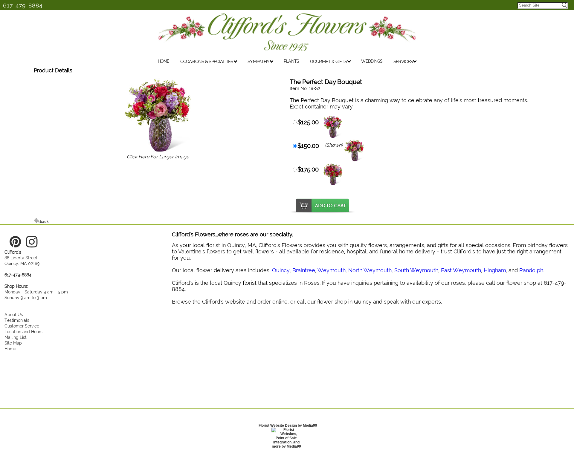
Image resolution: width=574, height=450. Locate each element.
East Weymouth (461, 270)
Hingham (495, 270)
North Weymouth (370, 270)
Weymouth (331, 270)
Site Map (13, 342)
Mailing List (15, 337)
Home (10, 348)
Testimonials (16, 320)
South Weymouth (416, 270)
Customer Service (21, 325)
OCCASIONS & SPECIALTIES (207, 61)
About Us (13, 314)
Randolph (531, 270)
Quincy (281, 270)
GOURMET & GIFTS (329, 61)
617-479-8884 (22, 5)
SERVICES (403, 61)
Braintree (303, 270)
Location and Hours (23, 331)
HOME (164, 61)
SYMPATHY (259, 61)
